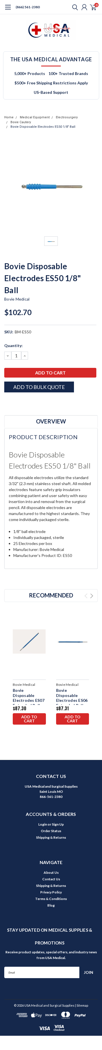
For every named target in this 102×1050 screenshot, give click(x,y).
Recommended (51, 595)
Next (92, 595)
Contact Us (51, 879)
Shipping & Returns (51, 837)
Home (9, 117)
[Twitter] (28, 402)
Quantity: (13, 345)
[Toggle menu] (8, 10)
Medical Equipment (35, 117)
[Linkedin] (35, 402)
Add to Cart (29, 718)
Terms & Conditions (51, 899)
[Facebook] (7, 402)
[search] (73, 7)
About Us (51, 872)
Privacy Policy (51, 892)
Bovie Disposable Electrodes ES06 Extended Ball (72, 698)
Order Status (51, 831)
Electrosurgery (67, 117)
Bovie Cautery (20, 122)
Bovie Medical (16, 299)
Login (42, 824)
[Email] (14, 402)
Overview (51, 421)
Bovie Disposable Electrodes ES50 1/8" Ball (42, 127)
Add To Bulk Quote (39, 387)
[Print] (21, 402)
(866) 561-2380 (28, 7)
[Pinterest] (42, 402)
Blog (51, 905)
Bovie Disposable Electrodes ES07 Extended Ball (28, 698)
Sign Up (58, 824)
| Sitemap (81, 1005)
